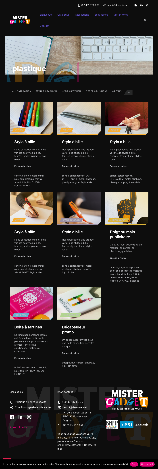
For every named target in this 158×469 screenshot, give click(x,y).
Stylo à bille (24, 141)
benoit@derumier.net (117, 5)
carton (17, 175)
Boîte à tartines (28, 327)
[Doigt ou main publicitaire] (126, 208)
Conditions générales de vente (32, 407)
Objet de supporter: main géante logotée (125, 277)
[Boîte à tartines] (31, 303)
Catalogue (63, 14)
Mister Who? (121, 14)
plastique (19, 179)
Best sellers (101, 14)
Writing (117, 91)
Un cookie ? (147, 464)
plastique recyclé (33, 179)
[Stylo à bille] (31, 118)
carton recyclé (29, 175)
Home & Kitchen (71, 91)
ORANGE (123, 280)
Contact (44, 25)
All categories (21, 91)
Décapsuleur (68, 362)
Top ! (134, 464)
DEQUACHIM (117, 179)
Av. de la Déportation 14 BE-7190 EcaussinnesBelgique (76, 416)
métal (41, 175)
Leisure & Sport (118, 220)
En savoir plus (22, 166)
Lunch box (36, 367)
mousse (114, 267)
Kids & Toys (21, 315)
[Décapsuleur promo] (79, 303)
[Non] (154, 464)
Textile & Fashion (46, 91)
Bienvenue (46, 14)
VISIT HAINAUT (70, 366)
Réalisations (82, 14)
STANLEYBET (21, 272)
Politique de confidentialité (30, 401)
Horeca (79, 362)
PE (44, 367)
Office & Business (96, 91)
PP (26, 370)
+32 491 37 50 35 (90, 5)
